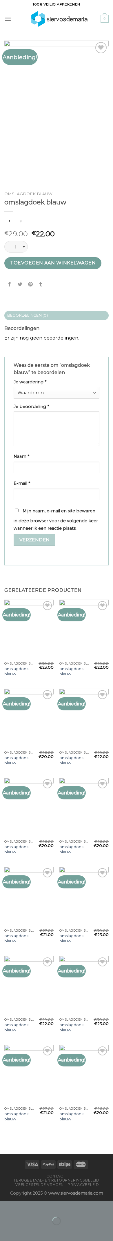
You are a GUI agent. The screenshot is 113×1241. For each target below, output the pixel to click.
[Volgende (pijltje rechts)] (22, 1231)
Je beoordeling (31, 406)
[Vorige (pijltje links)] (5, 1231)
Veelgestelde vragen (39, 1184)
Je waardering (30, 381)
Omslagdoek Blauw (28, 193)
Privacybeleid (83, 1184)
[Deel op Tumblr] (41, 284)
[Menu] (7, 19)
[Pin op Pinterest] (30, 284)
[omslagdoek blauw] (29, 629)
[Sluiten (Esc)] (5, 1206)
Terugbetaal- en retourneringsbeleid (56, 1180)
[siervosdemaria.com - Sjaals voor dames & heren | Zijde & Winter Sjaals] (56, 19)
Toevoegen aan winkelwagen (53, 263)
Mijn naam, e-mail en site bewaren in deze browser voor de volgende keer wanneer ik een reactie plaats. (56, 519)
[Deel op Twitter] (20, 284)
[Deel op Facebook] (9, 284)
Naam (21, 456)
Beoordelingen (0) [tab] (27, 315)
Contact (55, 1176)
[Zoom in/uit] (22, 1206)
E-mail (22, 483)
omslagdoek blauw (16, 671)
